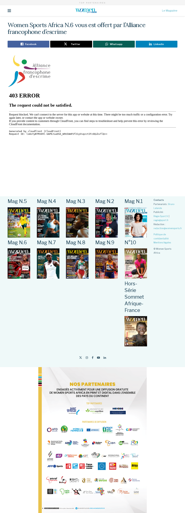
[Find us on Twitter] (80, 358)
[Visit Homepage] (86, 10)
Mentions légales (162, 242)
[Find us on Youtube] (98, 358)
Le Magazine (169, 10)
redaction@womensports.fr (168, 228)
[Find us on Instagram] (87, 358)
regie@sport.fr (161, 220)
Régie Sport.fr (161, 216)
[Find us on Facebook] (92, 358)
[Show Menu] (9, 10)
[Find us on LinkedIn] (105, 358)
